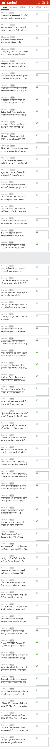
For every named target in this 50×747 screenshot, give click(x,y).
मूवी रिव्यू (30, 7)
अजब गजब (13, 7)
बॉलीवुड (38, 7)
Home (5, 7)
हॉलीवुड (46, 7)
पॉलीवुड (22, 7)
